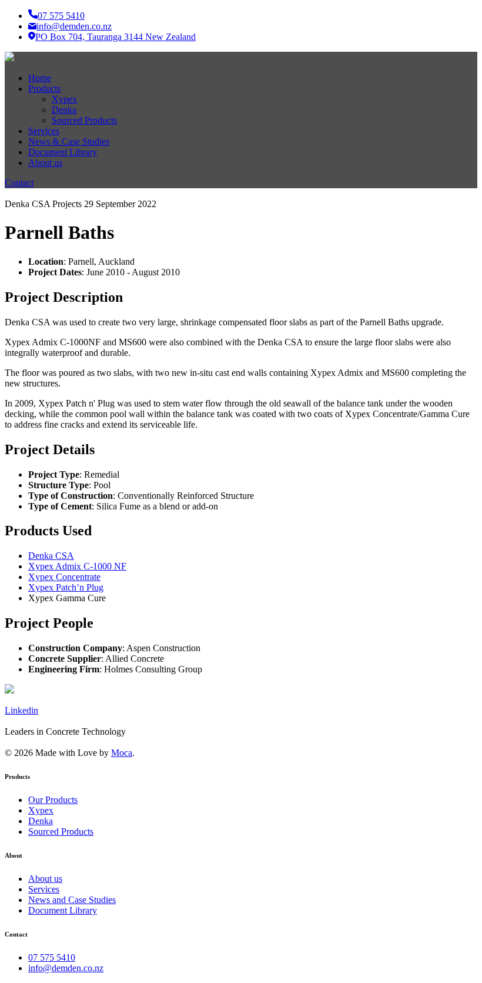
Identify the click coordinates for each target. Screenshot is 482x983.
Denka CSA (51, 556)
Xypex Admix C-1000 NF (77, 566)
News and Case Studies (72, 900)
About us (45, 879)
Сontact (19, 183)
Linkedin (21, 710)
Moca (121, 753)
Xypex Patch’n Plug (65, 587)
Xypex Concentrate (64, 577)
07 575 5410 (61, 16)
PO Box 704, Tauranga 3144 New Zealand (115, 37)
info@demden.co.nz (74, 26)
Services (43, 889)
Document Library (62, 910)
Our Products (53, 800)
